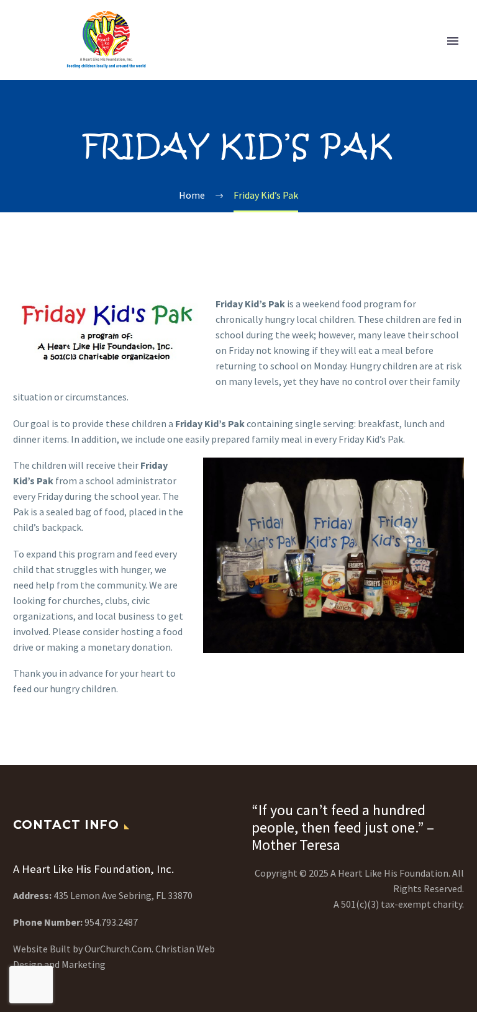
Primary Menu (453, 41)
